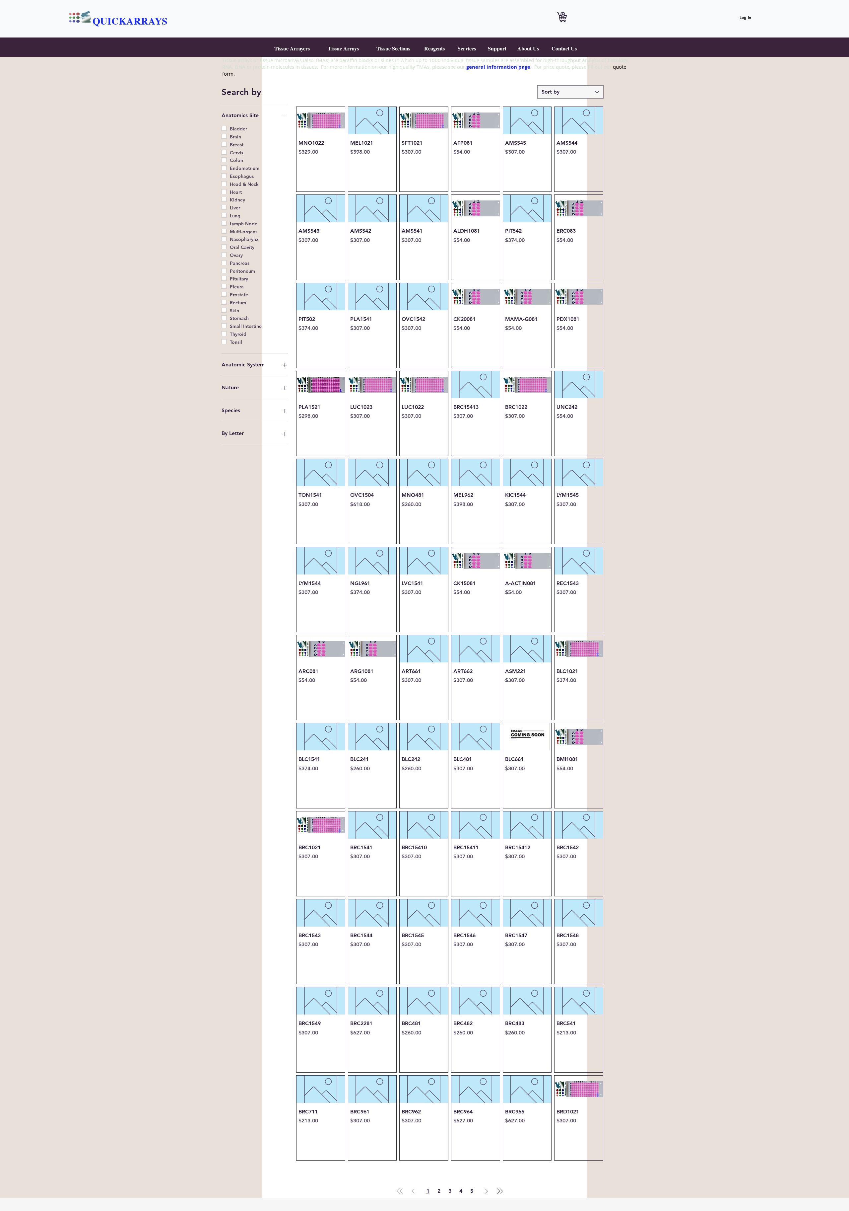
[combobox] (570, 92)
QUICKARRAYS (130, 20)
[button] (292, 48)
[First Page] (400, 1191)
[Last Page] (500, 1191)
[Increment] (337, 166)
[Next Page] (486, 1191)
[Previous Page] (413, 1191)
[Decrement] (303, 166)
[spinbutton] (320, 166)
